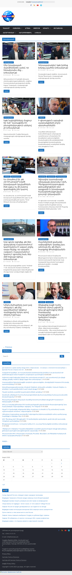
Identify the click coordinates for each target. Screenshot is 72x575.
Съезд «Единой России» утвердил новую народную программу (22, 495)
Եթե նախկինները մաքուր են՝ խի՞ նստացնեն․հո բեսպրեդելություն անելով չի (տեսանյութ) (18, 124)
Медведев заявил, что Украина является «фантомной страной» (22, 521)
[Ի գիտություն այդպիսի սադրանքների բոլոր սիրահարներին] (53, 99)
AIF (6, 490)
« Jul (3, 484)
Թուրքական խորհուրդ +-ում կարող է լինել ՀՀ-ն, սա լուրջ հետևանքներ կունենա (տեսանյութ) (34, 424)
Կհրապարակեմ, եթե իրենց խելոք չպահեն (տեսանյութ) (53, 66)
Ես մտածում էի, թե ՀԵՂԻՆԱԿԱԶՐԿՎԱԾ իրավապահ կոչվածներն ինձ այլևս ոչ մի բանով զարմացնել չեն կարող (17, 184)
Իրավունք (42, 176)
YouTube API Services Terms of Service (14, 560)
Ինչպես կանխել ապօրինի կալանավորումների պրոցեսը (22, 392)
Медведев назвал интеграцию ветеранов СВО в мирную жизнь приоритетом (27, 509)
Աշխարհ (46, 28)
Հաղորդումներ (8, 33)
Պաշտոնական (61, 176)
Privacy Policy (6, 554)
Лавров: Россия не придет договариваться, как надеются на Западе (24, 506)
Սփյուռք (36, 28)
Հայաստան (17, 28)
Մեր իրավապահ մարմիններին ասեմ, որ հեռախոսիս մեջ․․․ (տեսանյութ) (16, 69)
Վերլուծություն (25, 33)
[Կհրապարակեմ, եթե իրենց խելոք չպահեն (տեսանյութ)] (53, 44)
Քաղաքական (58, 28)
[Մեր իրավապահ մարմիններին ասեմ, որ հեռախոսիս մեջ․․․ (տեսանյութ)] (18, 44)
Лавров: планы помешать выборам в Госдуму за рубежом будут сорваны (25, 515)
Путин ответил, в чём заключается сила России (17, 512)
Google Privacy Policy (8, 563)
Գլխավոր (6, 28)
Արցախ (27, 28)
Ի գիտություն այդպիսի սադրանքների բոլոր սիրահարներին (50, 123)
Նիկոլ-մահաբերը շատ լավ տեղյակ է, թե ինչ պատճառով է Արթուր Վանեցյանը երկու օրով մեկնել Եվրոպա (18, 309)
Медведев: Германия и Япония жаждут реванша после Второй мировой (25, 498)
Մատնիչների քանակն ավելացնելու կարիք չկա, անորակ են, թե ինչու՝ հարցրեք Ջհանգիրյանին (51, 245)
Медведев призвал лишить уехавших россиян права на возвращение (25, 501)
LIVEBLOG (38, 33)
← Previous (7, 347)
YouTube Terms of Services (10, 557)
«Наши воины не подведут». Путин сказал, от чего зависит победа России (26, 504)
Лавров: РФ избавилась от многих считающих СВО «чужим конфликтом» (25, 518)
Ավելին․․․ (5, 441)
